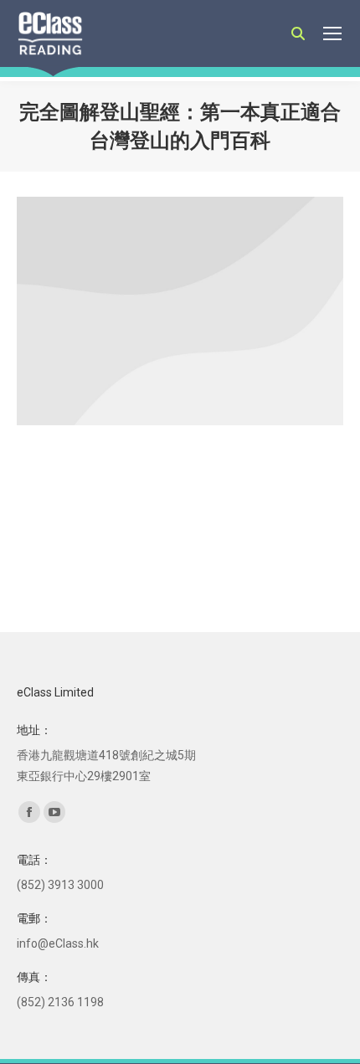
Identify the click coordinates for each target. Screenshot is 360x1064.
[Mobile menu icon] (332, 33)
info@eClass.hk (58, 943)
